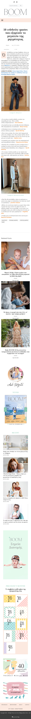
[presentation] (5, 409)
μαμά (3, 222)
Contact (27, 704)
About (20, 704)
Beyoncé (7, 65)
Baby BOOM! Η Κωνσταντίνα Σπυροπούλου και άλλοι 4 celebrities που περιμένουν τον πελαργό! (15, 351)
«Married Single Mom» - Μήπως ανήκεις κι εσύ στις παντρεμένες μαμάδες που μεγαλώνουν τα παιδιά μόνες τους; (14, 475)
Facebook (5, 704)
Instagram (13, 704)
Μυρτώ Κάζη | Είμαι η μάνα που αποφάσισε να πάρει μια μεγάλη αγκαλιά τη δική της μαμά (15, 274)
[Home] (15, 12)
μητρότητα (4, 220)
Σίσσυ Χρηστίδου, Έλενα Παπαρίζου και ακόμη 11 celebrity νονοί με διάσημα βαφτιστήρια (14, 72)
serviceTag (16, 717)
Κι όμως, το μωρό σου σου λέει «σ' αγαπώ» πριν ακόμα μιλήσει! (15, 313)
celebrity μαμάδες (24, 220)
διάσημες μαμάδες (13, 220)
